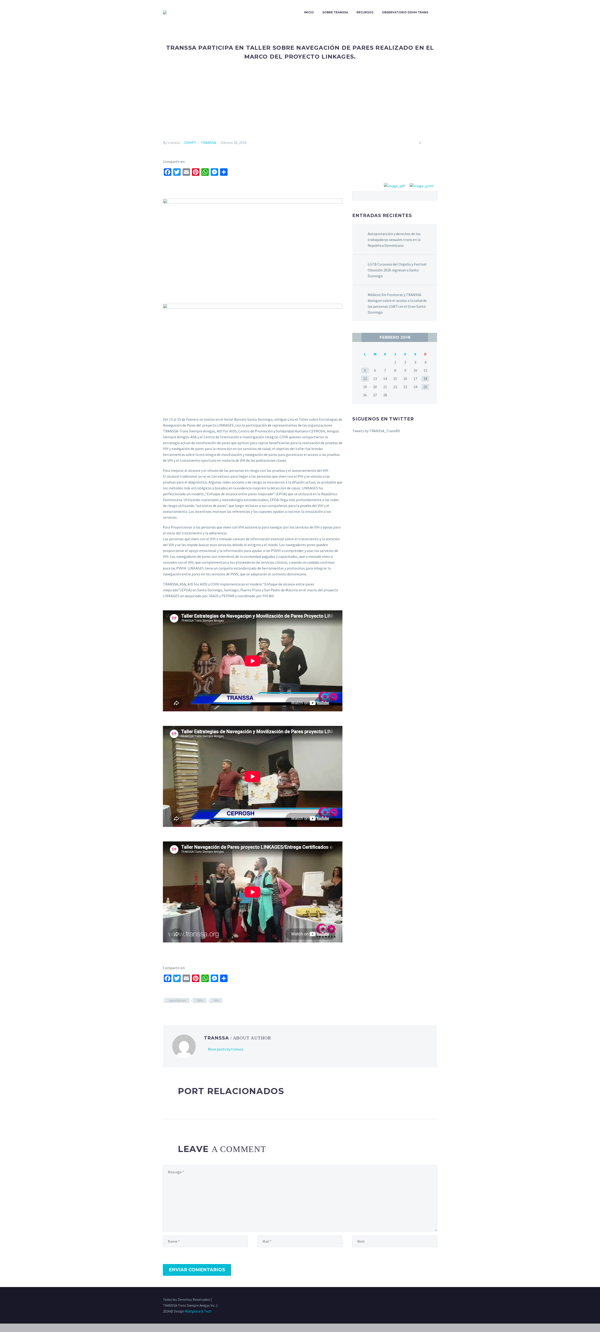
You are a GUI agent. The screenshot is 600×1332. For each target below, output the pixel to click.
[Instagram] (423, 1300)
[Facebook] (411, 1300)
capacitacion (177, 1000)
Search (432, 195)
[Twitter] (417, 1300)
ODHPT (190, 142)
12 (365, 378)
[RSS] (429, 1300)
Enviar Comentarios (197, 1269)
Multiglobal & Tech (198, 1311)
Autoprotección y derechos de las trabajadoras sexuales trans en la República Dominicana (394, 239)
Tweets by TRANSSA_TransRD (376, 430)
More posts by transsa (225, 1049)
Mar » (432, 337)
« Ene (356, 337)
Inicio (309, 12)
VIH (216, 1000)
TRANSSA (208, 142)
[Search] (437, 12)
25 (425, 386)
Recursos (364, 12)
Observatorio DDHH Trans (405, 12)
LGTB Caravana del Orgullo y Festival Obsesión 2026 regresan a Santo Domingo (397, 270)
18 (425, 378)
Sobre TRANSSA (335, 12)
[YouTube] (436, 1300)
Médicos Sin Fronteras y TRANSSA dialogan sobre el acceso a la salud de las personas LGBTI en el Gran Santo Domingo (397, 303)
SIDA (200, 1000)
